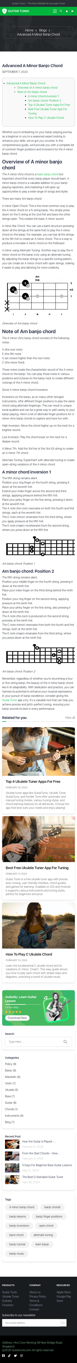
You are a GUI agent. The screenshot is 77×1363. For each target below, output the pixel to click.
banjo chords (52, 1207)
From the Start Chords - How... (41, 1153)
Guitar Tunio (9, 700)
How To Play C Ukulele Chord (46, 117)
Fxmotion (7, 1305)
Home (29, 30)
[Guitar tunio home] (15, 11)
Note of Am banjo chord (32, 92)
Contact (34, 1309)
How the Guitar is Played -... (39, 1141)
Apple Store (64, 1292)
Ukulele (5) (11, 1090)
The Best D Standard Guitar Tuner (42, 1177)
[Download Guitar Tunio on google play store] (72, 11)
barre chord (16, 1235)
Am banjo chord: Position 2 (44, 100)
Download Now (17, 1018)
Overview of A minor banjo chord (37, 87)
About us (34, 1292)
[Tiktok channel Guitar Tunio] (9, 1355)
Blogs (43, 30)
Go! (63, 1322)
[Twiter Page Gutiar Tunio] (15, 1355)
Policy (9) (10, 1064)
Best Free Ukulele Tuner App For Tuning (37, 868)
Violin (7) (10, 1083)
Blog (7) (10, 1122)
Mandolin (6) (12, 1077)
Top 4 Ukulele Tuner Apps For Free (49, 105)
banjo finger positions (49, 1216)
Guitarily (7, 1301)
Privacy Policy (37, 1296)
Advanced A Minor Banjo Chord (38, 34)
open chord (46, 1225)
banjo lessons (17, 1216)
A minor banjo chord (21, 1207)
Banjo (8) (10, 1070)
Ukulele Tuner (10, 1296)
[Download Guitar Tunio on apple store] (66, 11)
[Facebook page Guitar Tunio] (3, 1355)
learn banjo (42, 1244)
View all (70, 717)
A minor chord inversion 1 (43, 96)
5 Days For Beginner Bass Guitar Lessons (47, 1165)
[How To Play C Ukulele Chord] (38, 925)
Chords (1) (11, 1109)
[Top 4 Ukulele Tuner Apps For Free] (38, 751)
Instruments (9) (14, 1115)
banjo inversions (19, 1225)
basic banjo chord (48, 174)
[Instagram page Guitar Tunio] (21, 1355)
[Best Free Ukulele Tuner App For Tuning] (38, 839)
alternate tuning (43, 1235)
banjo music (16, 1253)
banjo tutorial (17, 1244)
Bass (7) (10, 1096)
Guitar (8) (10, 1102)
